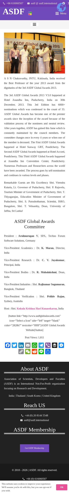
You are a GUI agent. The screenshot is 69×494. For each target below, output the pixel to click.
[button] (60, 13)
